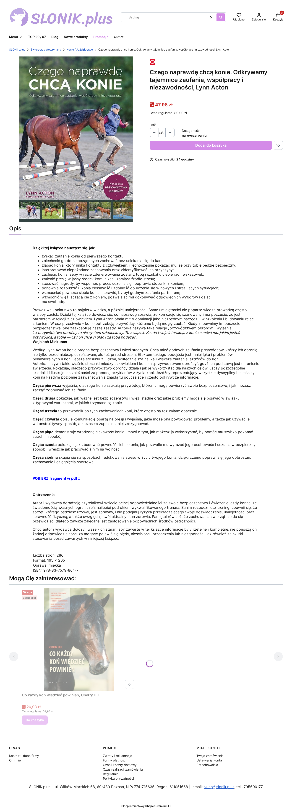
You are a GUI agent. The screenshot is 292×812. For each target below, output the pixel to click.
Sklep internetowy (144, 806)
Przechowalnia (207, 765)
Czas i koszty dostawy (120, 765)
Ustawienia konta (209, 760)
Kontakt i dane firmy (24, 756)
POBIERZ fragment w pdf (55, 478)
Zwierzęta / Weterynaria (46, 49)
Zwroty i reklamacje (117, 756)
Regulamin (110, 774)
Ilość (153, 125)
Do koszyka (35, 720)
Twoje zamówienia (210, 756)
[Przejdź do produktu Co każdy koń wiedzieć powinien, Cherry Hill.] (79, 639)
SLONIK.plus (17, 49)
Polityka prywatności (118, 778)
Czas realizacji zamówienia (123, 769)
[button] (220, 17)
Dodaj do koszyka (211, 145)
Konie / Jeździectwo (80, 49)
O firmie (15, 760)
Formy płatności (114, 760)
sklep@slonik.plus (219, 786)
